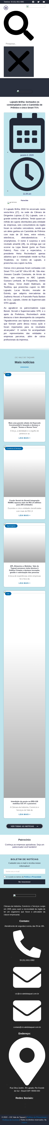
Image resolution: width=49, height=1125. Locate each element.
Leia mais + (24, 438)
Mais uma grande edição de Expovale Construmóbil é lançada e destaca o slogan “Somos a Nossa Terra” (25, 425)
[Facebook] (33, 1)
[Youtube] (43, 1)
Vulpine (24, 1122)
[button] (6, 8)
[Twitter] (38, 1)
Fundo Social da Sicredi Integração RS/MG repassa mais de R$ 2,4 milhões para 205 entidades (24, 502)
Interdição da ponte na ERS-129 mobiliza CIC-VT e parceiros (24, 802)
